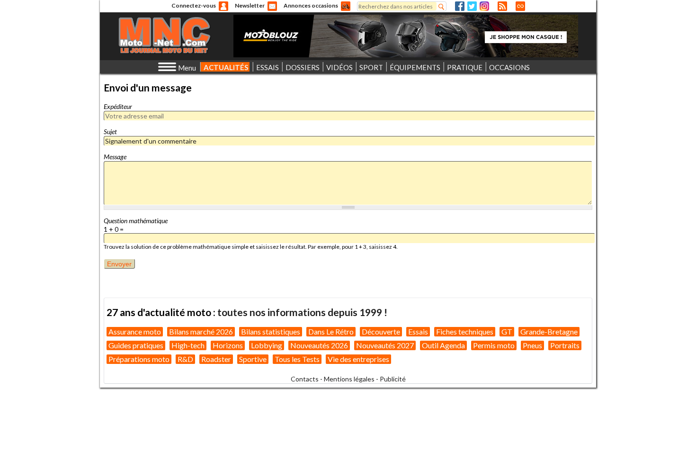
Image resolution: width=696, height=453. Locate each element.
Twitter (472, 6)
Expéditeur (118, 106)
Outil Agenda (443, 345)
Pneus (532, 345)
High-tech (188, 345)
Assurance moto (134, 331)
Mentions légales (349, 379)
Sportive (253, 358)
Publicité (393, 379)
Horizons (228, 345)
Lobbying (266, 345)
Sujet (110, 131)
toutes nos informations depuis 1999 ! (302, 312)
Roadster (216, 358)
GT (506, 331)
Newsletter (250, 5)
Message (115, 157)
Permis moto (494, 345)
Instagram (484, 6)
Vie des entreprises (358, 358)
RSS (502, 6)
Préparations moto (139, 358)
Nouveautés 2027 (385, 345)
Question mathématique (136, 221)
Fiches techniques (464, 331)
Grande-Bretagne (549, 331)
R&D (185, 358)
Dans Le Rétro (331, 331)
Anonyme (223, 6)
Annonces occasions (311, 5)
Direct (520, 6)
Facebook (459, 6)
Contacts (305, 379)
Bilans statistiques (270, 331)
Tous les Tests (297, 358)
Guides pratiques (135, 345)
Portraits (565, 345)
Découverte (381, 331)
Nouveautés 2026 (319, 345)
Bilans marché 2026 (201, 331)
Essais (418, 331)
